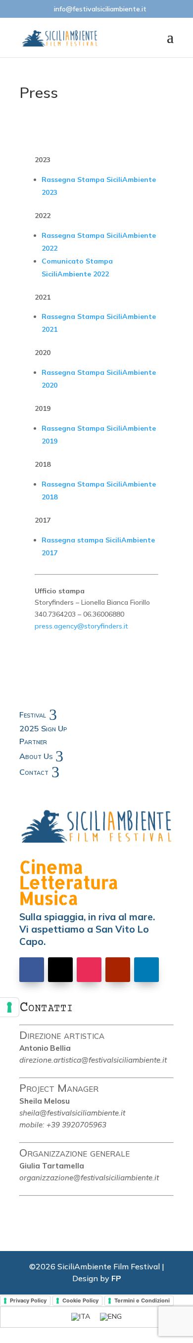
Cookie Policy (80, 1300)
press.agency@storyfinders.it (81, 626)
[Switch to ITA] (80, 1317)
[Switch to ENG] (111, 1317)
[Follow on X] (60, 969)
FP (116, 1278)
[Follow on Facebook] (31, 969)
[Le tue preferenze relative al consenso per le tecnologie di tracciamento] (9, 1007)
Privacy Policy (28, 1300)
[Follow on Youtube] (117, 969)
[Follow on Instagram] (89, 969)
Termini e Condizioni (142, 1300)
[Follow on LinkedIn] (146, 969)
